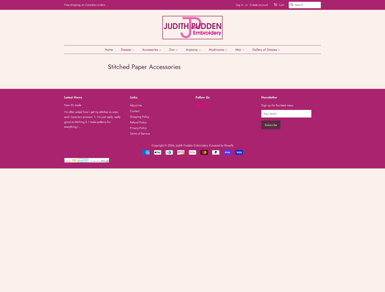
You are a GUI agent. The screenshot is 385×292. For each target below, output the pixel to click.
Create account (259, 5)
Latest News (73, 97)
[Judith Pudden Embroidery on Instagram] (204, 106)
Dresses (126, 49)
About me (136, 105)
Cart (281, 5)
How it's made (72, 105)
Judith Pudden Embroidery (192, 145)
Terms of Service (140, 134)
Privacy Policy (138, 128)
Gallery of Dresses (265, 49)
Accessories (150, 49)
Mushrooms (217, 49)
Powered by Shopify (221, 145)
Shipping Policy (139, 117)
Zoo (172, 49)
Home (109, 49)
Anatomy (192, 49)
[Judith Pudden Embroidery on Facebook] (198, 106)
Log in (239, 5)
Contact (134, 111)
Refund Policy (138, 122)
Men (238, 49)
